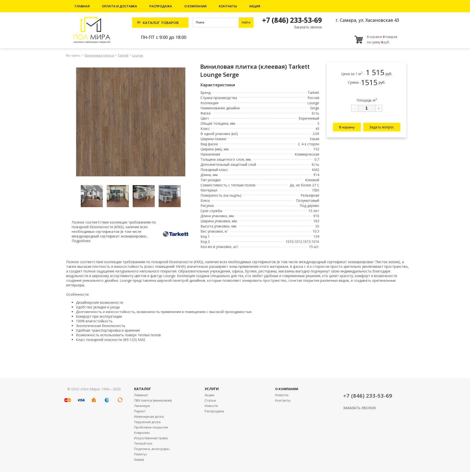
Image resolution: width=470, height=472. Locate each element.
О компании (195, 6)
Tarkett (123, 55)
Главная (82, 6)
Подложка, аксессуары (151, 449)
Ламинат (141, 395)
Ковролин (142, 432)
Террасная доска (147, 422)
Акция (254, 6)
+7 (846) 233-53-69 (292, 20)
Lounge (137, 55)
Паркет (140, 411)
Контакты (228, 6)
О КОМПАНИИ (286, 389)
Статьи (210, 400)
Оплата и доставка (119, 6)
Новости (211, 406)
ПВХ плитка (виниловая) (153, 400)
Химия (139, 459)
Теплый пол (143, 443)
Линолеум (142, 406)
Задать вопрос (381, 126)
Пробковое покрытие (151, 427)
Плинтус (140, 454)
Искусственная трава (151, 438)
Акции (209, 395)
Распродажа (160, 6)
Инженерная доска (149, 416)
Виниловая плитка (99, 55)
